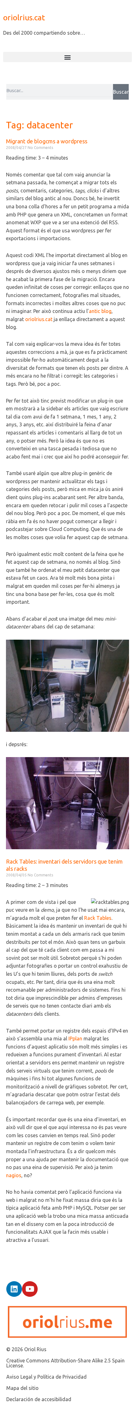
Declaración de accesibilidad (38, 1399)
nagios (13, 1175)
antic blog (100, 311)
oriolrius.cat (24, 17)
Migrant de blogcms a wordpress (46, 141)
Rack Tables (97, 918)
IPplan (75, 1038)
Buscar (121, 92)
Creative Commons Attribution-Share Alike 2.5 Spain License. (65, 1363)
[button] (67, 57)
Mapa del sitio (22, 1388)
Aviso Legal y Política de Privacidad (46, 1377)
